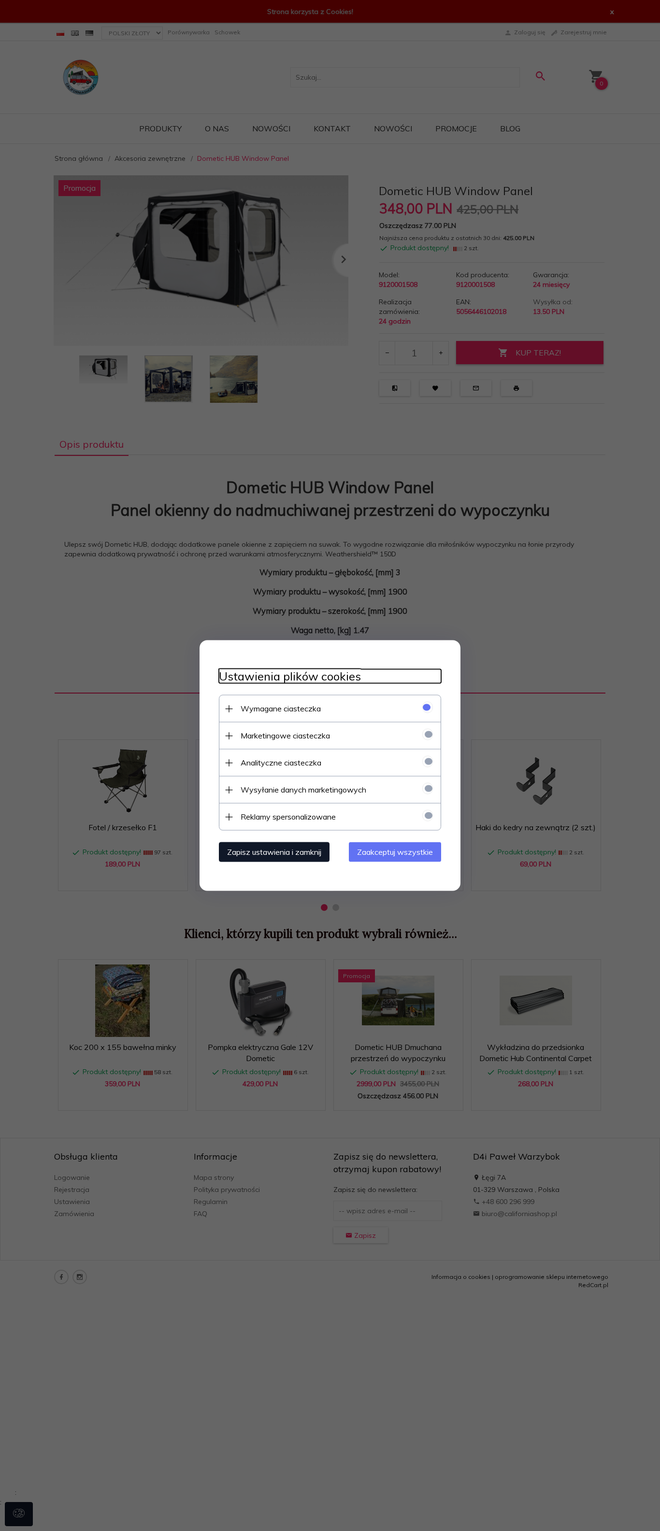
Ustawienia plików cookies (290, 676)
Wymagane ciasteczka (281, 708)
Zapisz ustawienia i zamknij (274, 852)
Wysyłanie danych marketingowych (303, 789)
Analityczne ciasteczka (281, 762)
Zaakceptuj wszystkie (395, 852)
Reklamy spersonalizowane (288, 817)
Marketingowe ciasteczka (285, 735)
